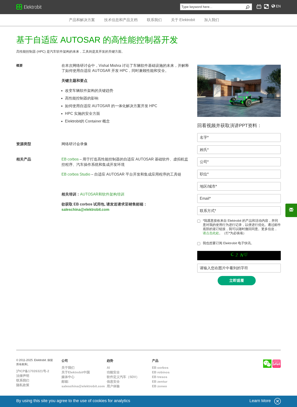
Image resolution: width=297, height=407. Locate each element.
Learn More (260, 400)
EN (278, 6)
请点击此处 (211, 233)
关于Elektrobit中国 (75, 372)
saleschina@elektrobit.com (85, 210)
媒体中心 (67, 377)
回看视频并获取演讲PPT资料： (229, 125)
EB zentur (159, 381)
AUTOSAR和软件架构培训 (102, 194)
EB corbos (70, 159)
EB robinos (161, 372)
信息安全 (113, 381)
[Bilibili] (276, 363)
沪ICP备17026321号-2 (32, 371)
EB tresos (159, 377)
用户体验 (113, 386)
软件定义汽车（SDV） (123, 377)
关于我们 (67, 367)
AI (108, 367)
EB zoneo (159, 386)
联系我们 (22, 380)
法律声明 (22, 376)
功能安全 (113, 372)
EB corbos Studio (75, 174)
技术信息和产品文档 (121, 20)
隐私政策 (22, 385)
